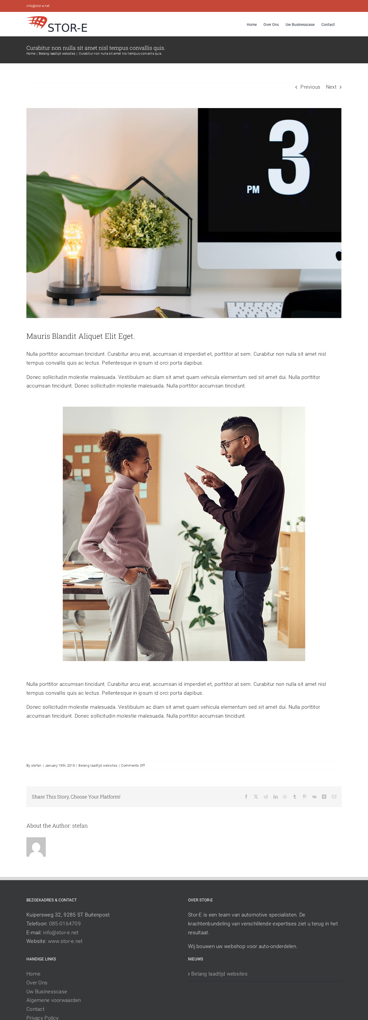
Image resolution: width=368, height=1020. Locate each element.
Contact (35, 1009)
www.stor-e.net (65, 941)
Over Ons (36, 983)
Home (33, 974)
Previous (310, 87)
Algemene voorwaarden (53, 1000)
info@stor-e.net (38, 6)
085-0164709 (65, 924)
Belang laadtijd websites (97, 765)
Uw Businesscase (46, 991)
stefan (36, 765)
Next (331, 87)
